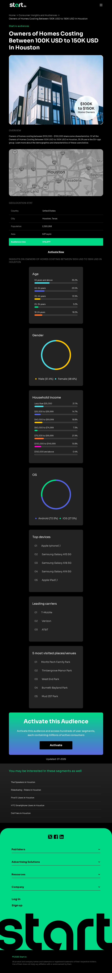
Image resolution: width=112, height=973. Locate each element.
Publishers (18, 849)
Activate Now (56, 252)
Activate (56, 745)
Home (12, 15)
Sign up (17, 905)
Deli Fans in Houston (21, 813)
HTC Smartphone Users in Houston (27, 805)
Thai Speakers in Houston (23, 782)
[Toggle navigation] (100, 5)
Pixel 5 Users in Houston (22, 797)
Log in (16, 899)
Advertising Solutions (26, 861)
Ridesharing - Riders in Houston (26, 790)
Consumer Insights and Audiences (38, 15)
